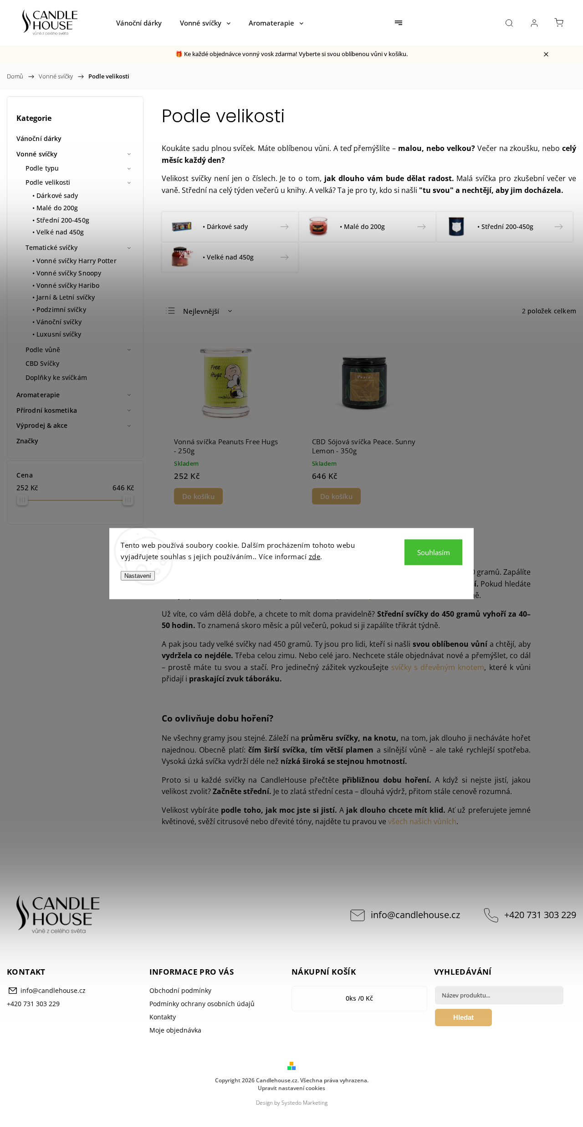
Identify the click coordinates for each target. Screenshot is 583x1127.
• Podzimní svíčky (59, 309)
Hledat (463, 1017)
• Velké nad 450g (58, 232)
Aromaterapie (38, 394)
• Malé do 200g (55, 207)
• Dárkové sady (55, 195)
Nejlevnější (201, 311)
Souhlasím (433, 551)
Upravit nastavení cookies (291, 1088)
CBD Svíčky (42, 363)
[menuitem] (139, 23)
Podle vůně (43, 349)
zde (315, 556)
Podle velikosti (48, 182)
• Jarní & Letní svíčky (63, 297)
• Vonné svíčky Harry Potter (74, 260)
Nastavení (137, 575)
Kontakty (162, 1017)
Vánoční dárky (38, 138)
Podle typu (42, 168)
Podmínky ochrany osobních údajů (202, 1003)
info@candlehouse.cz (415, 915)
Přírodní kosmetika (46, 410)
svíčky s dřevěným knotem (438, 667)
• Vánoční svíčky (57, 321)
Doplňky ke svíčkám (56, 377)
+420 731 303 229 (540, 915)
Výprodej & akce (42, 425)
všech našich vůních (422, 821)
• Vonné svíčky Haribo (65, 285)
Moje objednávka (175, 1030)
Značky (27, 440)
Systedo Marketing (304, 1102)
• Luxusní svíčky (57, 334)
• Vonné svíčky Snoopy (66, 273)
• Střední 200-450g (60, 220)
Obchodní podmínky (180, 990)
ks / (359, 998)
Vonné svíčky (36, 154)
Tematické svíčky (52, 247)
